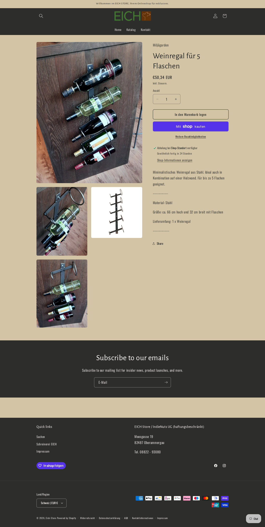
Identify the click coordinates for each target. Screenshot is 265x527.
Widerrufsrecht (87, 517)
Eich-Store (51, 518)
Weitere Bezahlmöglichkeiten (190, 137)
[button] (41, 16)
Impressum (42, 451)
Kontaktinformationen (142, 517)
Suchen (40, 436)
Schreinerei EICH (46, 444)
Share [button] (160, 243)
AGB (126, 517)
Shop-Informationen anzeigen (174, 160)
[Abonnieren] (166, 382)
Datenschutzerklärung (109, 517)
